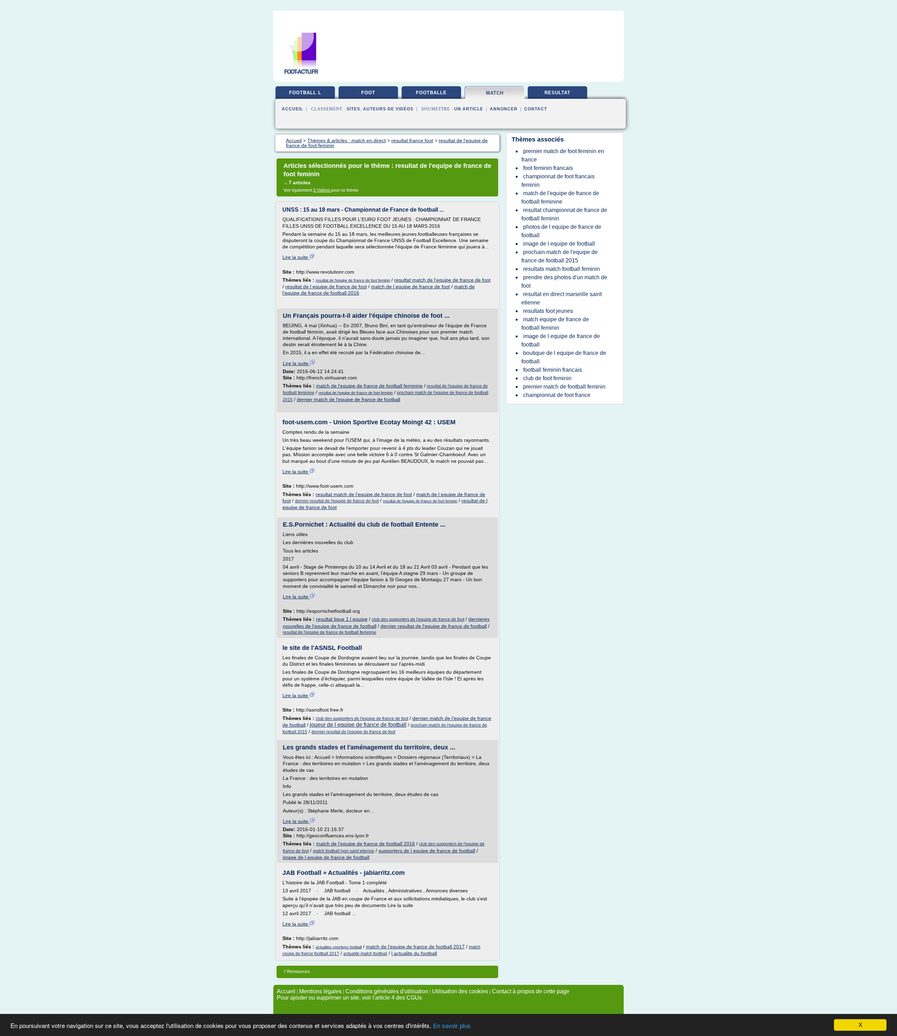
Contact (535, 109)
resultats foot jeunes (548, 311)
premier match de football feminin (564, 387)
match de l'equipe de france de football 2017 (415, 946)
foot (368, 92)
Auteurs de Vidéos (388, 109)
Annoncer (504, 109)
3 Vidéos (322, 190)
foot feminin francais (548, 168)
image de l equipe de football (559, 244)
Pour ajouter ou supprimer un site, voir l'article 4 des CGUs (349, 998)
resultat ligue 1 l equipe (342, 619)
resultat (557, 92)
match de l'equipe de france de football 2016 (365, 843)
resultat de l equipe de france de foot (326, 286)
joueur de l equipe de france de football (358, 725)
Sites (353, 109)
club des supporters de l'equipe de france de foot (418, 619)
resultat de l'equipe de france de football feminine (329, 632)
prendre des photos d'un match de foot (564, 281)
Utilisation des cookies (460, 991)
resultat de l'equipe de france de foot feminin (353, 280)
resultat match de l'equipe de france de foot (442, 280)
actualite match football (365, 953)
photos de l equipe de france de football (561, 231)
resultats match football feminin (561, 269)
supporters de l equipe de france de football (426, 850)
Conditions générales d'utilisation (386, 991)
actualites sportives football (339, 947)
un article (468, 109)
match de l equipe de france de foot (410, 286)
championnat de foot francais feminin (558, 180)
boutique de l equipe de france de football (563, 357)
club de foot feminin (547, 378)
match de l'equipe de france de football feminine (369, 386)
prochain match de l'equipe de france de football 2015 (559, 256)
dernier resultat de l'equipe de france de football (434, 626)
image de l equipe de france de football (326, 857)
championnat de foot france (556, 395)
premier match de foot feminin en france (562, 155)
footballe (431, 92)
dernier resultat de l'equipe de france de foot (337, 501)
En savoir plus (452, 1026)
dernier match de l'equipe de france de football (348, 399)
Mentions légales (320, 991)
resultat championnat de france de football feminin (564, 214)
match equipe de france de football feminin (555, 323)
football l (305, 92)
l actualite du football (414, 953)
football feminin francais (552, 370)
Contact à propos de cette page (530, 991)
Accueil (292, 109)
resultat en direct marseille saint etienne (561, 298)
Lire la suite (295, 257)
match (495, 93)
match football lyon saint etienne (343, 851)
